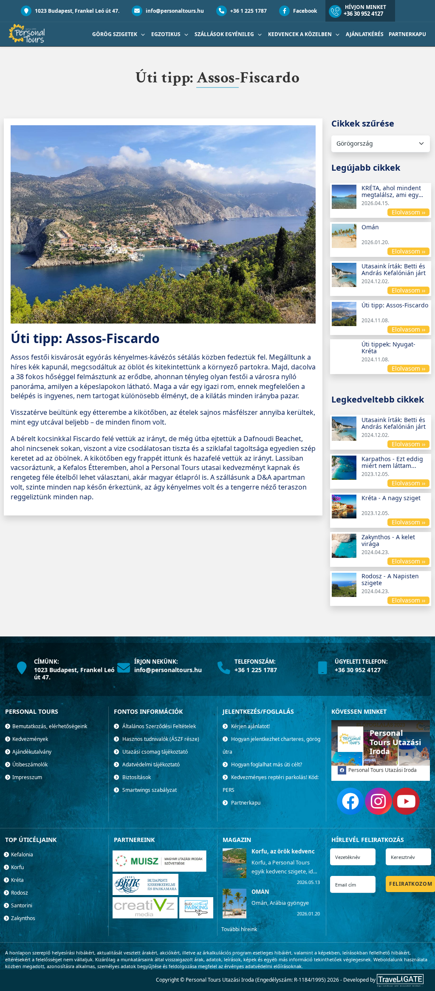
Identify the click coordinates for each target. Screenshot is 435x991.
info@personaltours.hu (174, 10)
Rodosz (19, 892)
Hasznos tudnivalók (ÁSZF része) (160, 739)
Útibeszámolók (29, 764)
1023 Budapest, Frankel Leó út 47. (76, 10)
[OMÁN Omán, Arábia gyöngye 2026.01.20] (233, 916)
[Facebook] (350, 801)
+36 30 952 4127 (363, 13)
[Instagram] (378, 801)
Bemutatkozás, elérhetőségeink (49, 726)
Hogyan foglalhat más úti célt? (266, 764)
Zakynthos (22, 918)
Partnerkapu (407, 34)
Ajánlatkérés (365, 34)
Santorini (21, 905)
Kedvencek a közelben (300, 34)
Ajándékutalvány (31, 751)
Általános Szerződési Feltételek (158, 726)
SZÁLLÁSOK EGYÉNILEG (225, 34)
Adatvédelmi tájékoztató (150, 764)
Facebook (304, 10)
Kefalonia (21, 854)
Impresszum (26, 777)
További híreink (239, 929)
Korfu (17, 867)
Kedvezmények (29, 739)
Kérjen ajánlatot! (250, 726)
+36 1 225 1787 (248, 10)
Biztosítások (136, 777)
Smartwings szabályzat (149, 790)
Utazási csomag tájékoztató (154, 751)
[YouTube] (406, 801)
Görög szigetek (115, 34)
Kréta (17, 880)
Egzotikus (166, 34)
